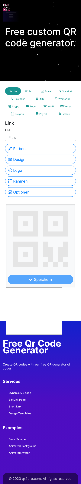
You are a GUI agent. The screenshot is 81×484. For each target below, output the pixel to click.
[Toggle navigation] (11, 16)
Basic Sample (17, 439)
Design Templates (20, 413)
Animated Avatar (19, 452)
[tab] (13, 91)
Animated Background (23, 446)
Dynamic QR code (20, 392)
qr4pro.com (31, 479)
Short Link (15, 406)
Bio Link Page (17, 399)
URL (8, 130)
